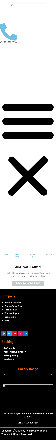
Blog (7, 88)
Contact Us (10, 317)
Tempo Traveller (13, 81)
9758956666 (32, 422)
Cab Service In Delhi (19, 61)
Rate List (13, 68)
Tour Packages (12, 78)
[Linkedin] (25, 333)
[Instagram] (20, 333)
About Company (12, 302)
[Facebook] (3, 333)
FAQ (6, 320)
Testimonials (10, 309)
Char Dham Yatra (13, 75)
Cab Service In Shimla (20, 58)
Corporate (10, 85)
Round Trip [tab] (32, 255)
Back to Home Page (30, 283)
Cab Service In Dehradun (21, 64)
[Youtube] (14, 333)
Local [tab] (5, 254)
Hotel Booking (16, 71)
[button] (28, 148)
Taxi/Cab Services (14, 54)
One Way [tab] (17, 255)
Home (8, 51)
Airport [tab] (49, 254)
